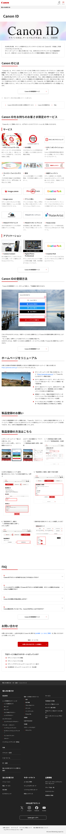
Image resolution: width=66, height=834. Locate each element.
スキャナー (6, 738)
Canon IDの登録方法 (44, 105)
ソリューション (6, 782)
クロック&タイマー (30, 705)
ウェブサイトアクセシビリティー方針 (13, 829)
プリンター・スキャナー (8, 725)
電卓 (27, 699)
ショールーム (6, 758)
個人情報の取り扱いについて (40, 827)
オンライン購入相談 (50, 707)
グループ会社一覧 (49, 787)
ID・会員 (15, 683)
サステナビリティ (49, 791)
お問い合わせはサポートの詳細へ (32, 644)
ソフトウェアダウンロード (30, 789)
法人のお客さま (8, 777)
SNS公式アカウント (33, 803)
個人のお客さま (5, 7)
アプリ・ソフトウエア (29, 727)
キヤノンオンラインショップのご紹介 (53, 716)
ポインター (28, 708)
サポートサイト (29, 777)
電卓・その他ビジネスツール (31, 696)
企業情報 (48, 777)
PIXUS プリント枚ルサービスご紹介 (53, 711)
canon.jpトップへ (33, 818)
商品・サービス (6, 786)
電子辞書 (28, 702)
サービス (47, 696)
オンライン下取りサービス (52, 704)
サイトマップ (14, 827)
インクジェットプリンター (10, 728)
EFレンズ (6, 709)
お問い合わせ (6, 827)
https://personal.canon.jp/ (9, 367)
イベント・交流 (6, 753)
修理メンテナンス (28, 793)
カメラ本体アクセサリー (9, 712)
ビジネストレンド (6, 793)
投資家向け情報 (49, 795)
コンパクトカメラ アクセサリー (11, 721)
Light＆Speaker (28, 721)
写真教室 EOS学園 (49, 701)
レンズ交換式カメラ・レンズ (9, 701)
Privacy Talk (28, 714)
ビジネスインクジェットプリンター (12, 731)
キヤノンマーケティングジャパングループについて (53, 782)
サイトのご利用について (25, 827)
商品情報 (5, 696)
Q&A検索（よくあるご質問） (43, 633)
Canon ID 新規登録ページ (32, 91)
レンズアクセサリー (8, 715)
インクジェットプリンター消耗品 (10, 742)
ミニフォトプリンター (9, 735)
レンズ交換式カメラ (8, 703)
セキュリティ (29, 730)
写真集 (25, 724)
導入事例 (4, 789)
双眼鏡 (25, 717)
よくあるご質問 (28, 782)
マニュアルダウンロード (30, 786)
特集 (3, 747)
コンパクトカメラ (6, 719)
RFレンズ (6, 706)
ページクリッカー (30, 711)
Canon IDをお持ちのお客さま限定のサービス (21, 105)
